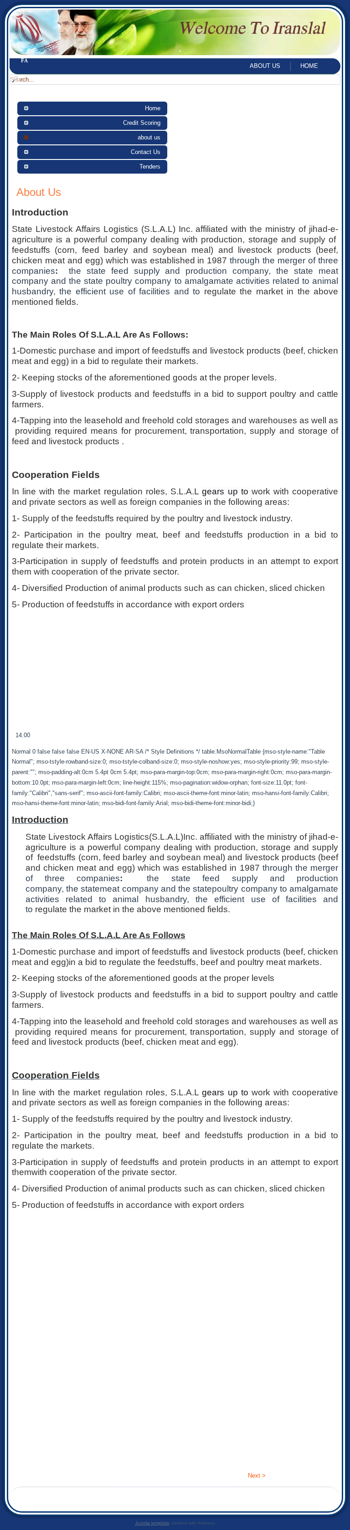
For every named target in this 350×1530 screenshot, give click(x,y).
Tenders (149, 166)
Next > (257, 1475)
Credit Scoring (141, 122)
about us (265, 65)
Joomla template (152, 1522)
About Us (38, 192)
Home (309, 65)
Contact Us (145, 152)
